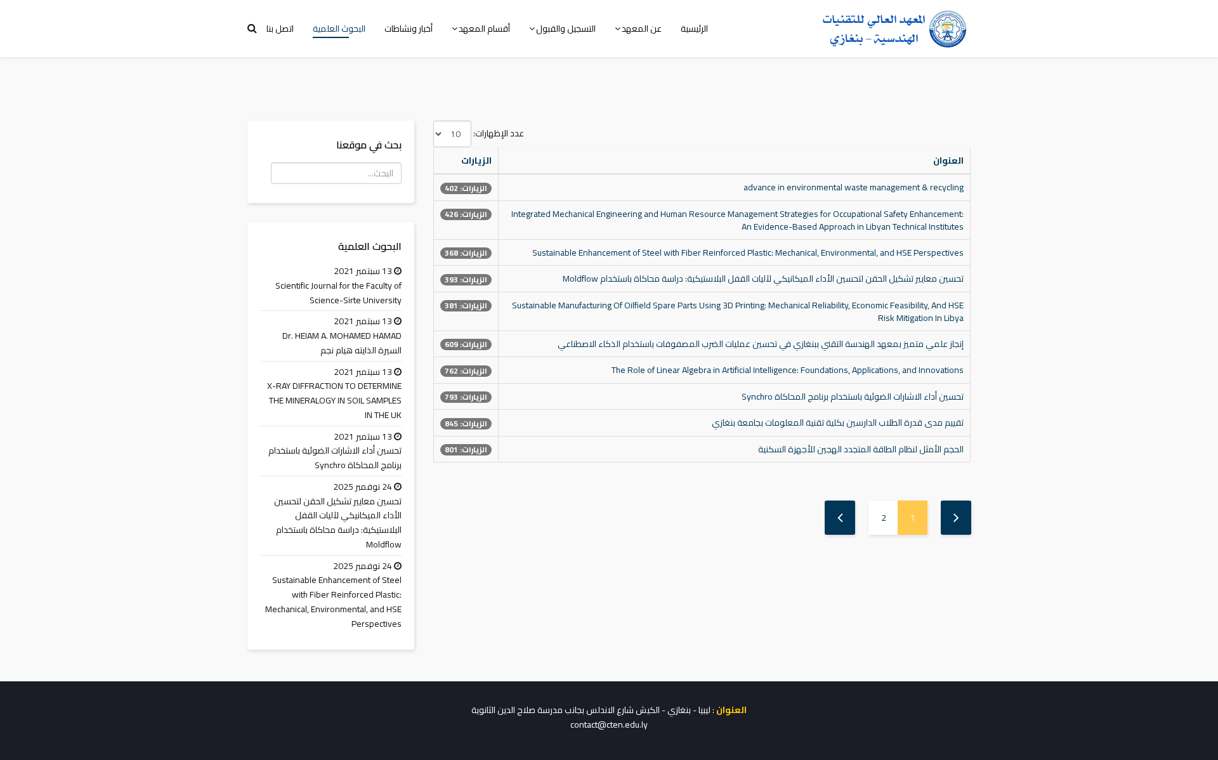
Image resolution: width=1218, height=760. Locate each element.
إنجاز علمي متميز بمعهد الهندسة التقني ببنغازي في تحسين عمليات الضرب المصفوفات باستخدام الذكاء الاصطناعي (761, 344)
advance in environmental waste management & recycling (853, 187)
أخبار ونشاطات (408, 28)
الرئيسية (694, 28)
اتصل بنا (280, 28)
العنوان (948, 160)
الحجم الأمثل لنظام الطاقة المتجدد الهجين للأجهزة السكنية (861, 449)
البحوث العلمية (339, 28)
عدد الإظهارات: (498, 133)
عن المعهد (642, 28)
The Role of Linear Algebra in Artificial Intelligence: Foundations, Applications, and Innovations (788, 370)
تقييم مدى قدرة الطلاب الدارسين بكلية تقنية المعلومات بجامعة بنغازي (838, 422)
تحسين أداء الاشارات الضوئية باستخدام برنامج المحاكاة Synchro (853, 396)
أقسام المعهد (484, 28)
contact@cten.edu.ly (609, 724)
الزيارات (476, 160)
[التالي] (840, 518)
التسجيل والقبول (566, 28)
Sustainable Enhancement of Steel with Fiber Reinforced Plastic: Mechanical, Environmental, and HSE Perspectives (748, 252)
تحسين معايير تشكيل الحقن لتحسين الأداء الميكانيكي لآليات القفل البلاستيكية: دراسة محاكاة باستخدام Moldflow (763, 278)
